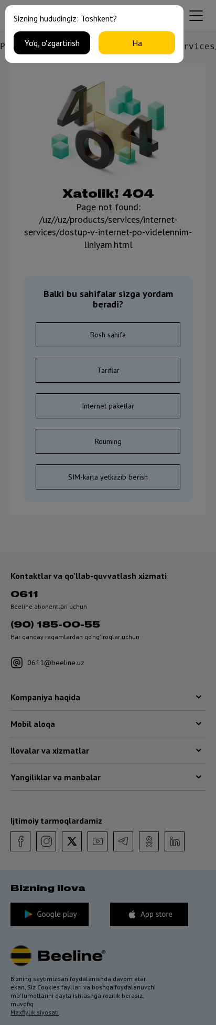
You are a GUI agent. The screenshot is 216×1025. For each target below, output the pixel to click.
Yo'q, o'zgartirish (52, 43)
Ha (137, 43)
